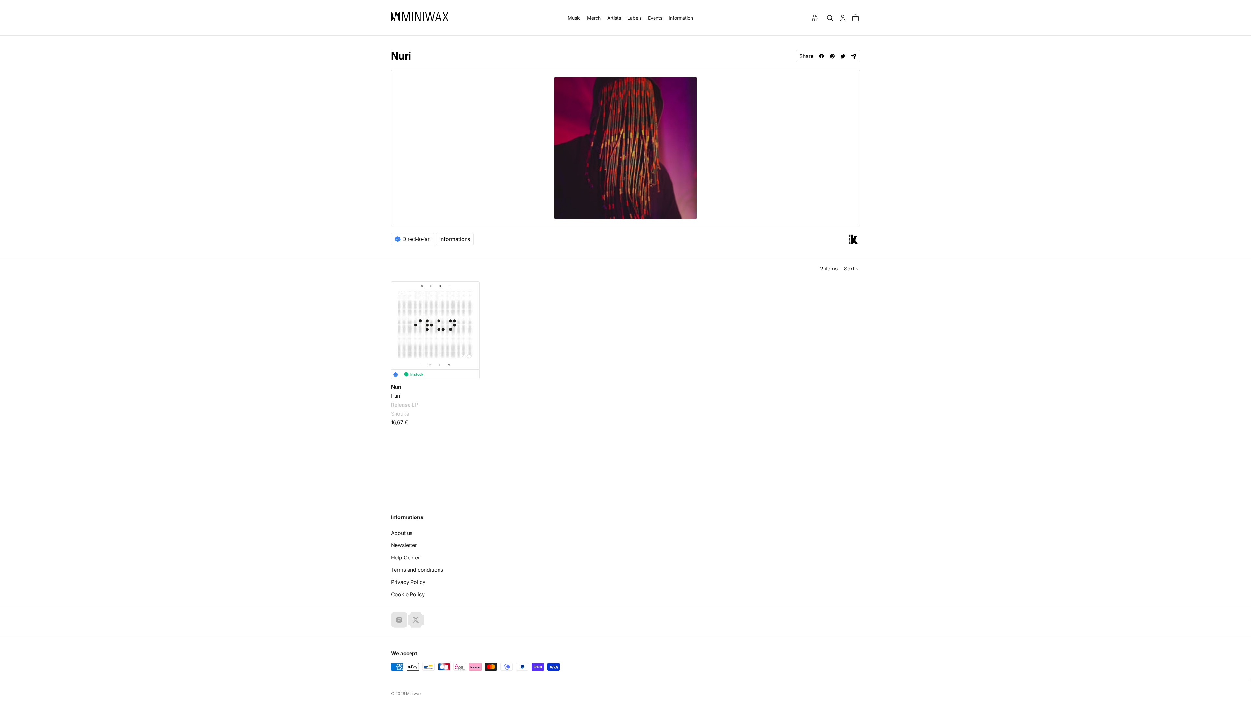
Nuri (396, 386)
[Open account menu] (842, 17)
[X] (416, 620)
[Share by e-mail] (853, 56)
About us (401, 533)
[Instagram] (399, 620)
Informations (454, 239)
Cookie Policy (408, 594)
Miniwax (414, 693)
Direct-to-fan (416, 239)
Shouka (400, 413)
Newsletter (404, 545)
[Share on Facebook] (821, 56)
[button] (852, 269)
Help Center (405, 557)
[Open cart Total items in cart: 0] (855, 17)
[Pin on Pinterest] (832, 56)
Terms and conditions (417, 569)
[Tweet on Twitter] (843, 56)
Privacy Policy (408, 582)
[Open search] (830, 17)
